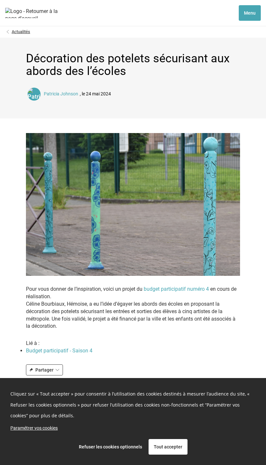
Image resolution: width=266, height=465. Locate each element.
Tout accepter (168, 446)
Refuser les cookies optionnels (110, 446)
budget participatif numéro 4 (175, 289)
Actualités (21, 31)
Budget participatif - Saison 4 (59, 351)
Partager (44, 370)
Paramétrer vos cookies (34, 428)
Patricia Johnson (61, 94)
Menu (250, 13)
